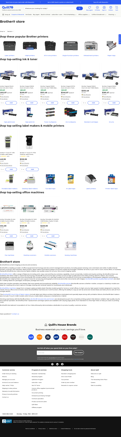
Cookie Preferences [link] (66, 428)
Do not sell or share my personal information (85, 428)
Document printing (37, 392)
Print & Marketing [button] (69, 14)
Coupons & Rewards (17, 14)
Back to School (45, 14)
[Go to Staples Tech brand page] (73, 337)
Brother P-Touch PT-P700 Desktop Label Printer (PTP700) (28, 153)
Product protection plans (39, 401)
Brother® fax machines (8, 288)
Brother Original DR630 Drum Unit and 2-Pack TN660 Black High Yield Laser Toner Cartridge (27, 87)
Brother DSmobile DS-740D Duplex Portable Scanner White (28, 220)
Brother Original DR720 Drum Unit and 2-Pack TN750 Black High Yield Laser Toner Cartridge (68, 87)
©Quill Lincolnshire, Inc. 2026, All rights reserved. (25, 422)
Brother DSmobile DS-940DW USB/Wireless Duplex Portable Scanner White (49, 220)
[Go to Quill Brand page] (31, 337)
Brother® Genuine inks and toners (42, 299)
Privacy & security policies (10, 394)
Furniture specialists (38, 398)
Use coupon (79, 352)
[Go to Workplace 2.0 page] (90, 337)
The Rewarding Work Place (99, 379)
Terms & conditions (30, 428)
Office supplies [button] (83, 14)
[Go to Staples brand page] (64, 337)
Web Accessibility (96, 385)
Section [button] (9, 31)
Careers (93, 382)
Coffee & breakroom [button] (98, 14)
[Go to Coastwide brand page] (39, 337)
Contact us (15, 314)
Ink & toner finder (66, 376)
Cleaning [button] (111, 14)
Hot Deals (29, 14)
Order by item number (67, 382)
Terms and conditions (52, 357)
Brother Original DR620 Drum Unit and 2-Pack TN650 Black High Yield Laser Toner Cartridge (109, 87)
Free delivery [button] (25, 99)
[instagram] (52, 364)
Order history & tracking (9, 373)
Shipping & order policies (9, 388)
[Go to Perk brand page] (56, 337)
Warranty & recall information (10, 391)
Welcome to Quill (96, 373)
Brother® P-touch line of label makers (16, 294)
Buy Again (36, 14)
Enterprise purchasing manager (41, 395)
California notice (53, 428)
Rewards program (37, 376)
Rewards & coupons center (69, 385)
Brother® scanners (64, 283)
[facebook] (62, 364)
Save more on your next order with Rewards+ (20, 2)
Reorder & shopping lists (68, 373)
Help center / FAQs (8, 385)
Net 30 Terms (36, 385)
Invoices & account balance (10, 382)
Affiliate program (37, 407)
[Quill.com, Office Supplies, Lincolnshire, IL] (7, 421)
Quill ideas (35, 404)
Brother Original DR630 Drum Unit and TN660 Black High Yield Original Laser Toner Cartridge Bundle (48, 87)
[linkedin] (57, 364)
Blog (92, 376)
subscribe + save (57, 14)
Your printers (65, 379)
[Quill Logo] (7, 7)
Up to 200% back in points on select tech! (60, 2)
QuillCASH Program (37, 379)
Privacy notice (41, 428)
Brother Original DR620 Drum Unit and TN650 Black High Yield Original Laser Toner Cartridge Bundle (90, 87)
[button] (79, 8)
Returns (4, 376)
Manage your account (8, 379)
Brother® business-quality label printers (99, 279)
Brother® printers (6, 274)
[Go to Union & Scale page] (81, 337)
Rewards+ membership (39, 373)
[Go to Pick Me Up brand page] (48, 337)
